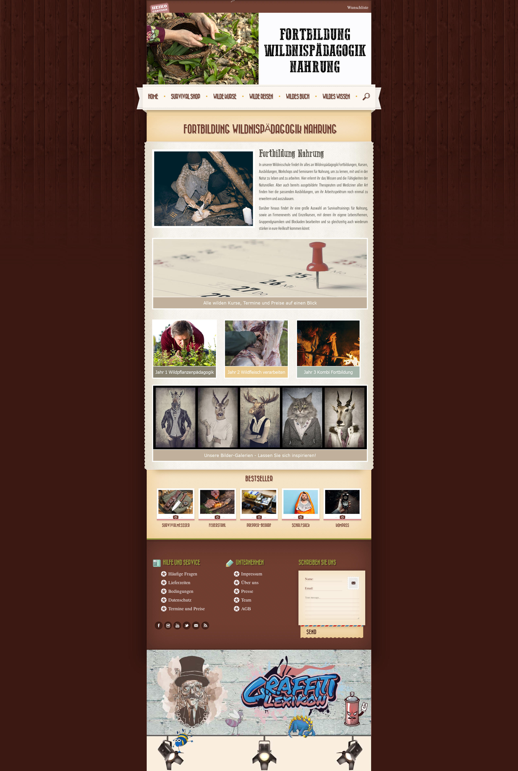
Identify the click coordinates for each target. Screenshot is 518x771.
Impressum (251, 574)
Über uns (250, 582)
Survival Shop (185, 97)
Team (246, 600)
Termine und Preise (186, 608)
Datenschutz (179, 600)
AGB (246, 608)
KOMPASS (342, 525)
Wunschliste (357, 7)
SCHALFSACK (301, 525)
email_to (196, 625)
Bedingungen (180, 591)
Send (311, 632)
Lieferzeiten (179, 582)
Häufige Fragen (182, 574)
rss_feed (205, 625)
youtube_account (177, 625)
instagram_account (168, 625)
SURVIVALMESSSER (176, 525)
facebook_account (159, 625)
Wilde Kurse (224, 97)
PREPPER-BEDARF (259, 525)
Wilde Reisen (261, 97)
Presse (247, 591)
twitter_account (187, 625)
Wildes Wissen (336, 97)
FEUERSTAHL (217, 525)
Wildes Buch (297, 97)
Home (153, 97)
